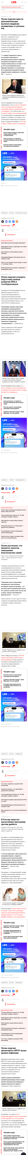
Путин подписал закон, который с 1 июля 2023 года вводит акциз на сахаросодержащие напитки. (13, 933)
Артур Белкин (5, 452)
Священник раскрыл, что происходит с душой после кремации (12, 526)
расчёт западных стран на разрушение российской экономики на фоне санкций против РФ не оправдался (13, 390)
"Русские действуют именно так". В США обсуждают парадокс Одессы (12, 516)
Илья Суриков (6, 185)
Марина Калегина (6, 999)
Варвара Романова (7, 726)
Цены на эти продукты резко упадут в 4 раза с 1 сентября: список (14, 263)
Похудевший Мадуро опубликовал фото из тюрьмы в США (13, 258)
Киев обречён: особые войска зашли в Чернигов (12, 252)
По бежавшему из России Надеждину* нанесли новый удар (12, 531)
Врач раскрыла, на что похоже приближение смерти (14, 811)
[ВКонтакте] (13, 221)
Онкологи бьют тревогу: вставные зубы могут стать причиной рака (12, 537)
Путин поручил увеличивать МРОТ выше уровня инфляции (12, 658)
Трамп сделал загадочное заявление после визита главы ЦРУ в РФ (13, 510)
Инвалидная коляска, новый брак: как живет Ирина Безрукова (14, 247)
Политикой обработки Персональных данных (11, 7)
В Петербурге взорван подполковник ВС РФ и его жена (14, 800)
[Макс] (6, 221)
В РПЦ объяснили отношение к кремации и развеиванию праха (13, 268)
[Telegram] (9, 221)
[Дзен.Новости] (2, 221)
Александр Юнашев (13, 185)
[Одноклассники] (16, 221)
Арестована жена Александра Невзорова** (13, 243)
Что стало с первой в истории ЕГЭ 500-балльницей (12, 784)
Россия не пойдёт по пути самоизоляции (13, 113)
